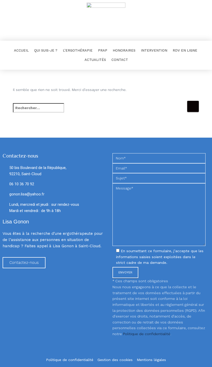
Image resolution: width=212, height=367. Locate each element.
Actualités (95, 60)
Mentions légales (151, 360)
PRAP (102, 50)
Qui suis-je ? (45, 50)
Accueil (21, 50)
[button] (24, 262)
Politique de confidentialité (146, 334)
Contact (119, 60)
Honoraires (124, 50)
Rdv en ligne (185, 50)
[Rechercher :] (100, 111)
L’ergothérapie (78, 50)
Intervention (154, 50)
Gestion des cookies (115, 360)
